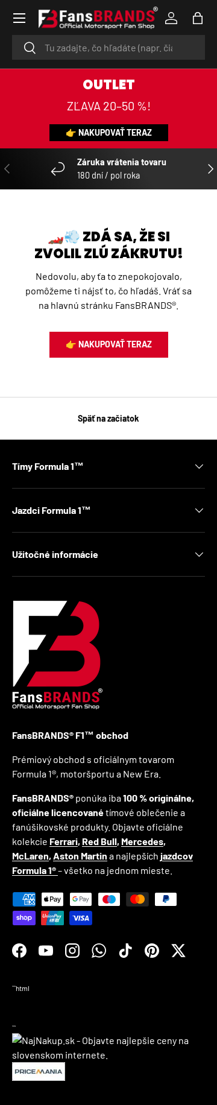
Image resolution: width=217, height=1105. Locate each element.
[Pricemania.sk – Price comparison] (38, 1069)
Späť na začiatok (108, 418)
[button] (197, 18)
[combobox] (108, 47)
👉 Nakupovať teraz (109, 132)
